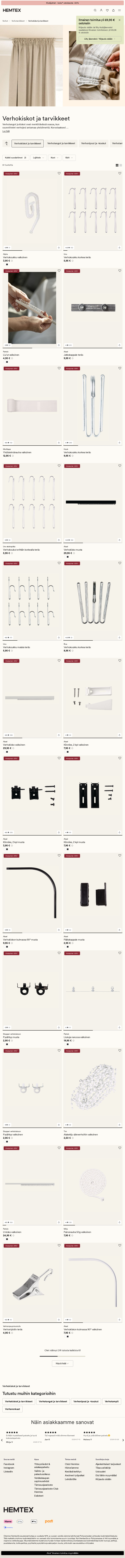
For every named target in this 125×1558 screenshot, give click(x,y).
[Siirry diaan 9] (99, 250)
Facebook (9, 1464)
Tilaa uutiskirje (103, 1467)
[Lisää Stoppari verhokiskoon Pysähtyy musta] (59, 1027)
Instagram (9, 1467)
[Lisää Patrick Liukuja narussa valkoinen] (119, 1027)
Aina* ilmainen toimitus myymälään (63, 1553)
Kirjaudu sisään (103, 1479)
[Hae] (95, 10)
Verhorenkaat (12, 1409)
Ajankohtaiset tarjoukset (108, 1464)
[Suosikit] (107, 10)
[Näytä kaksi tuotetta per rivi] (117, 165)
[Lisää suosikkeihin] (59, 173)
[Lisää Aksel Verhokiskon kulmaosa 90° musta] (59, 930)
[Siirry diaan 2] (32, 250)
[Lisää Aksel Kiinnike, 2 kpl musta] (59, 832)
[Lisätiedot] (11, 261)
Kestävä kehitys (73, 1471)
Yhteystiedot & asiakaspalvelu (42, 1466)
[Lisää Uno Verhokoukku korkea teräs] (119, 247)
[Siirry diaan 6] (86, 250)
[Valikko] (119, 10)
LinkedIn (8, 1471)
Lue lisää (6, 131)
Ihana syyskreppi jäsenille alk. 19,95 (62, 3)
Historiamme (72, 1467)
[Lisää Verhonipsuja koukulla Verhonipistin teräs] (59, 1320)
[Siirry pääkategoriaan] (6, 143)
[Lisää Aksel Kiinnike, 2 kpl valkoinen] (119, 735)
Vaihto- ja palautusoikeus (42, 1472)
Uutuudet (100, 1471)
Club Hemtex (72, 1464)
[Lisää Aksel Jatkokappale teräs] (119, 345)
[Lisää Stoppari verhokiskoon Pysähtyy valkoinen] (59, 1125)
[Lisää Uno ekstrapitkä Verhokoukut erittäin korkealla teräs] (59, 540)
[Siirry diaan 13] (116, 250)
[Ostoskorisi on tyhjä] (113, 10)
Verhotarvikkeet (18, 21)
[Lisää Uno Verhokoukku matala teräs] (59, 637)
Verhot (5, 21)
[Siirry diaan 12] (112, 250)
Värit (67, 157)
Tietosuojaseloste (43, 1484)
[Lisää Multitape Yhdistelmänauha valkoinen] (59, 442)
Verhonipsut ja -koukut (93, 143)
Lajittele (37, 157)
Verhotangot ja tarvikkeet (61, 143)
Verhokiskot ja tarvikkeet (27, 143)
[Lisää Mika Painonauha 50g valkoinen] (119, 1222)
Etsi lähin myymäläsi (106, 1475)
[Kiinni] (119, 20)
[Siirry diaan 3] (52, 250)
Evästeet (38, 1495)
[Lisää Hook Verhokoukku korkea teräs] (119, 442)
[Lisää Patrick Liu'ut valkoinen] (59, 345)
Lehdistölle (70, 1479)
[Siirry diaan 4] (78, 250)
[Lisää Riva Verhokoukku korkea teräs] (119, 637)
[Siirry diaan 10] (103, 250)
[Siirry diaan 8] (95, 250)
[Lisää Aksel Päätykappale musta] (119, 930)
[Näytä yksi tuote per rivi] (121, 165)
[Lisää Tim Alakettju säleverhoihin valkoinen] (119, 1125)
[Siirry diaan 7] (91, 250)
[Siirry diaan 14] (120, 250)
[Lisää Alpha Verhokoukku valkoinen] (59, 247)
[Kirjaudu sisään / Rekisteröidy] (101, 10)
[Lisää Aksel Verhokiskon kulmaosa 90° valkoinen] (119, 1320)
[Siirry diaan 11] (108, 250)
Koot (53, 157)
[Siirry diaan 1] (12, 250)
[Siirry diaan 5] (82, 250)
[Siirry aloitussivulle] (12, 10)
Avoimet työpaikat (74, 1475)
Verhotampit (112, 1401)
